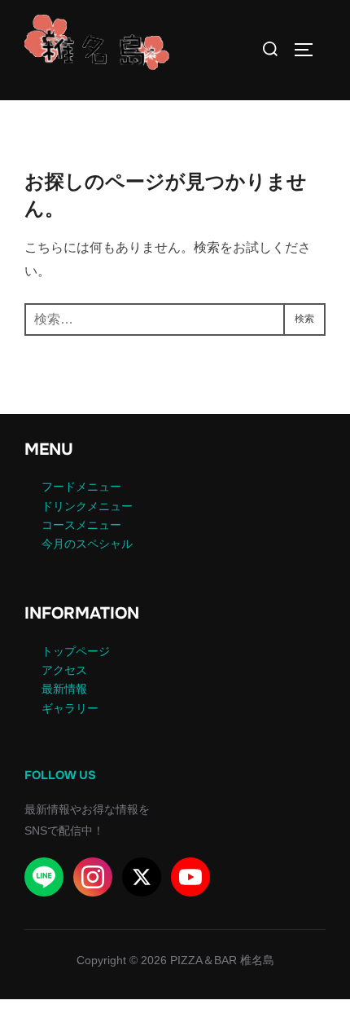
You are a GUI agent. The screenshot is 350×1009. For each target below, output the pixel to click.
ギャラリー (70, 708)
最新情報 (64, 688)
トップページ (76, 651)
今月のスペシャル (87, 543)
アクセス (64, 669)
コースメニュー (81, 524)
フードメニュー (81, 486)
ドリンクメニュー (87, 506)
